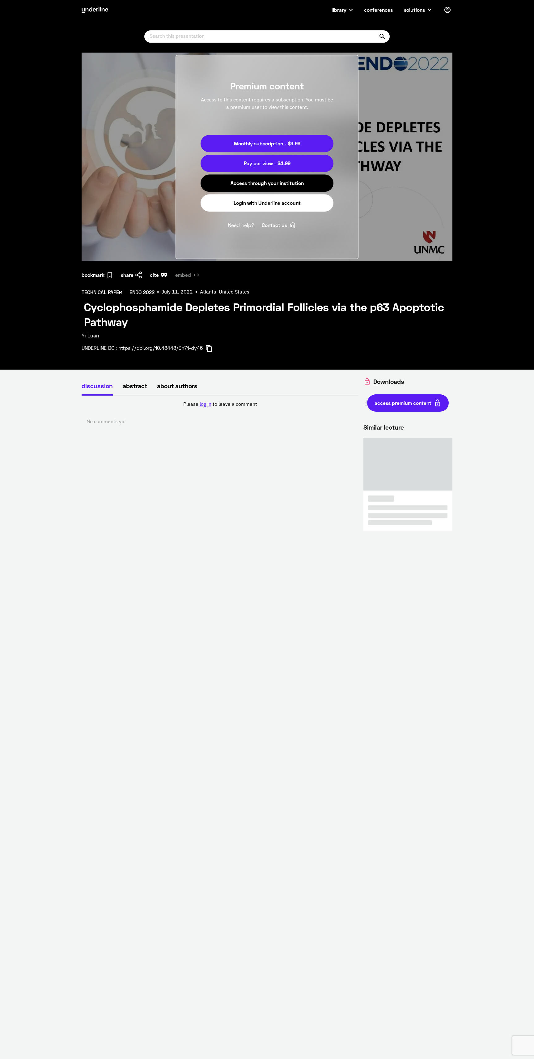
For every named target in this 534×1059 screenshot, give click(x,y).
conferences (378, 10)
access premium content (403, 403)
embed (183, 275)
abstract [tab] (135, 385)
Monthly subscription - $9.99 (267, 143)
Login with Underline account (267, 203)
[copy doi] (212, 348)
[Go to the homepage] (95, 10)
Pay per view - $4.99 (267, 163)
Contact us (274, 225)
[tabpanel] (220, 413)
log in (205, 404)
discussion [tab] (97, 385)
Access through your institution (267, 183)
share (127, 275)
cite (154, 275)
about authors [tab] (177, 385)
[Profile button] (447, 10)
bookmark (93, 275)
